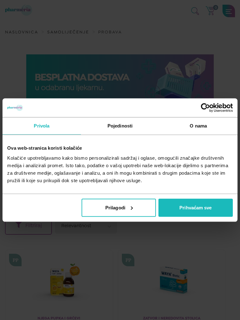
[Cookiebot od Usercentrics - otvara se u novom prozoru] (205, 107)
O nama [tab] (198, 125)
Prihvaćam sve (195, 207)
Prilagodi (115, 207)
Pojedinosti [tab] (120, 125)
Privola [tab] (41, 125)
